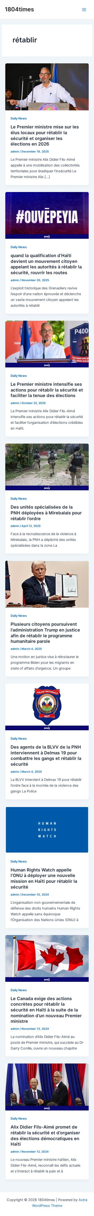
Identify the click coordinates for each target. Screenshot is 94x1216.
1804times (19, 9)
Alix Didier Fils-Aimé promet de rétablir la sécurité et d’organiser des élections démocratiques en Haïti (45, 1135)
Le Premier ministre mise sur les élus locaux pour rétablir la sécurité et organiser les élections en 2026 (45, 135)
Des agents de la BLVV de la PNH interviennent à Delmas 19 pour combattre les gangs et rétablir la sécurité (46, 755)
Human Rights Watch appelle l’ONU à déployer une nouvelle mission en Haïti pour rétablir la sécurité (44, 878)
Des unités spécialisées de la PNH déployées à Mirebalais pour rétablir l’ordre (46, 512)
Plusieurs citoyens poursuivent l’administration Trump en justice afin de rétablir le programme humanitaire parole (45, 632)
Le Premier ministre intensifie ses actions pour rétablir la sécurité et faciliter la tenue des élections (47, 389)
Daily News (19, 118)
